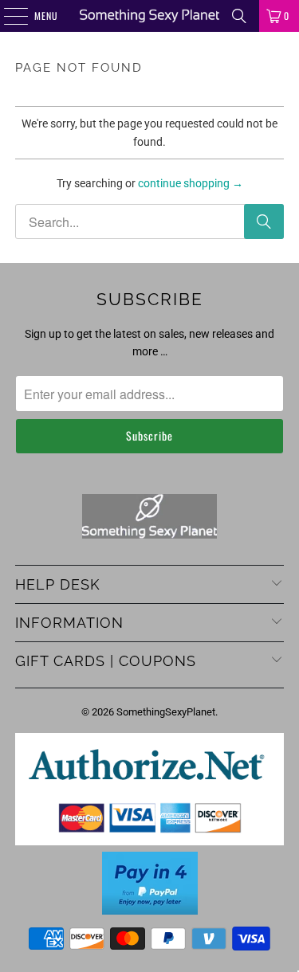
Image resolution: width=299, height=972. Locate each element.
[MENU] (7, 16)
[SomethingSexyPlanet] (150, 16)
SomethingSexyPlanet (165, 712)
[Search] (239, 16)
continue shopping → (190, 183)
